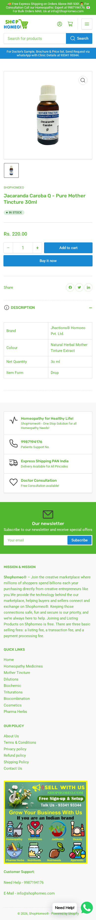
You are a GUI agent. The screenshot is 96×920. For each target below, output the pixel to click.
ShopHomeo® (39, 913)
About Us (11, 736)
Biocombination (17, 698)
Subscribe (79, 540)
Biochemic (12, 685)
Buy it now (48, 261)
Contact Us (13, 768)
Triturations (13, 692)
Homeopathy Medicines (23, 666)
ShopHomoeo (14, 187)
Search (82, 38)
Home (9, 659)
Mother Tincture (17, 672)
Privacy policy (15, 749)
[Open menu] (86, 24)
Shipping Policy (16, 762)
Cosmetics (13, 705)
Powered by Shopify (65, 913)
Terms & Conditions (20, 742)
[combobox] (48, 38)
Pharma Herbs (15, 711)
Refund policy (15, 755)
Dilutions (11, 679)
